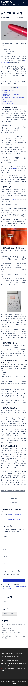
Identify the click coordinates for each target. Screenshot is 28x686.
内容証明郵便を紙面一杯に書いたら (10, 94)
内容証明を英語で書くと (8, 96)
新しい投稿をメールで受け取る (12, 574)
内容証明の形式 (5, 490)
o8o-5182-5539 (6, 628)
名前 (4, 549)
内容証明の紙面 (21, 490)
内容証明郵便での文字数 (8, 90)
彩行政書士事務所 (7, 2)
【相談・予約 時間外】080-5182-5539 (11, 653)
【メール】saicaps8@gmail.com (9, 660)
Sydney (14, 683)
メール (5, 556)
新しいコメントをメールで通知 (12, 571)
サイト (4, 563)
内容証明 (21, 17)
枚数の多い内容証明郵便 (8, 103)
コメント (5, 536)
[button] (23, 3)
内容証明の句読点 (6, 92)
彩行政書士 (6, 17)
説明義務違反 (13, 502)
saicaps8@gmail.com (8, 630)
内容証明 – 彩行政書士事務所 (15, 514)
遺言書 (14, 199)
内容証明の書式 (13, 490)
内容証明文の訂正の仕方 (8, 101)
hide (17, 87)
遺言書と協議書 (15, 498)
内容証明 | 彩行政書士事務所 (14, 519)
